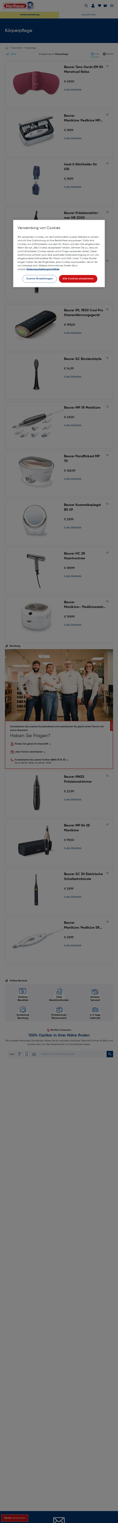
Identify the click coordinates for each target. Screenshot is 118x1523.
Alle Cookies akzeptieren (78, 278)
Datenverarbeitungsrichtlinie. (43, 269)
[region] (59, 253)
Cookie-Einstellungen (39, 278)
